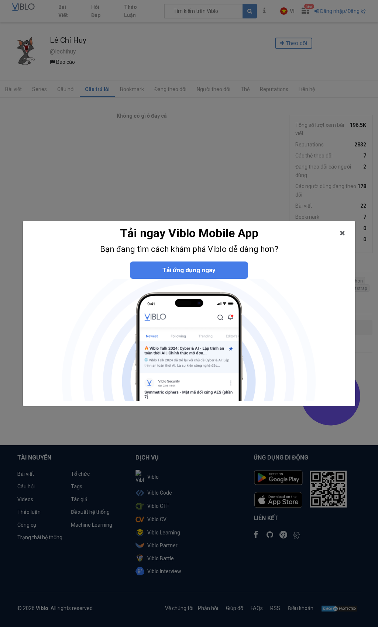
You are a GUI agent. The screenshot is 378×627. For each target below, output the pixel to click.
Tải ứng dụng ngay (189, 270)
